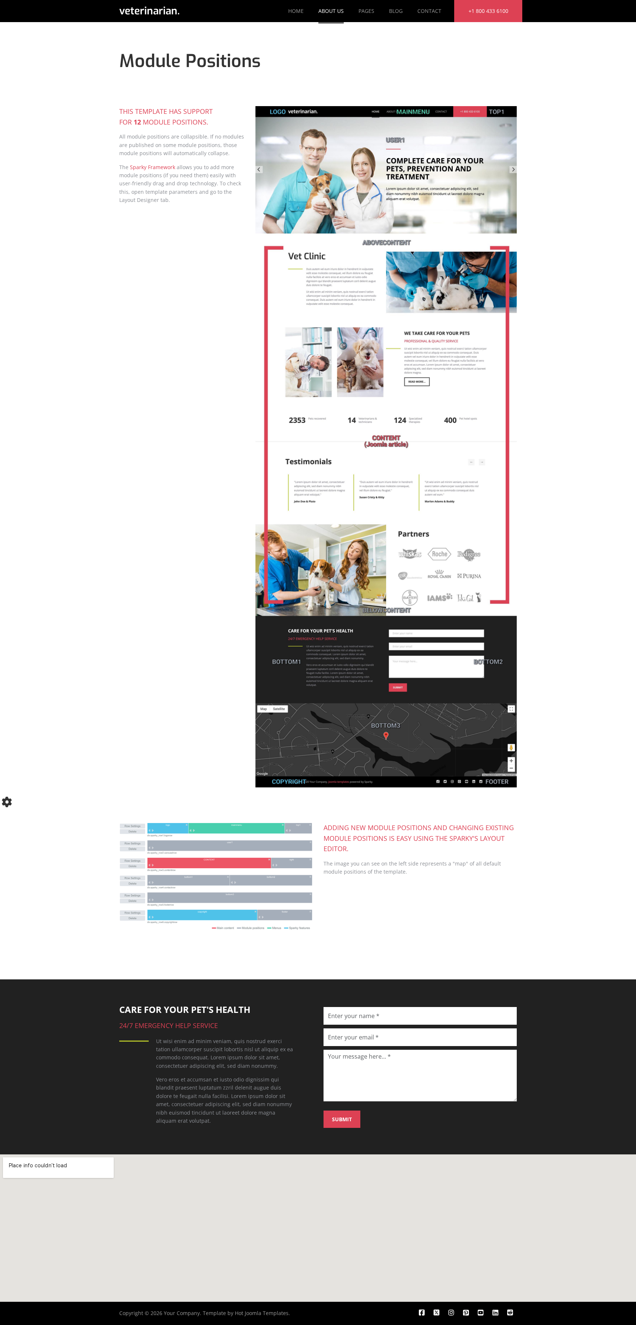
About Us (331, 10)
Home (296, 10)
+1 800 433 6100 (488, 10)
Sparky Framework (152, 167)
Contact (429, 10)
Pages (366, 10)
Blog (396, 10)
